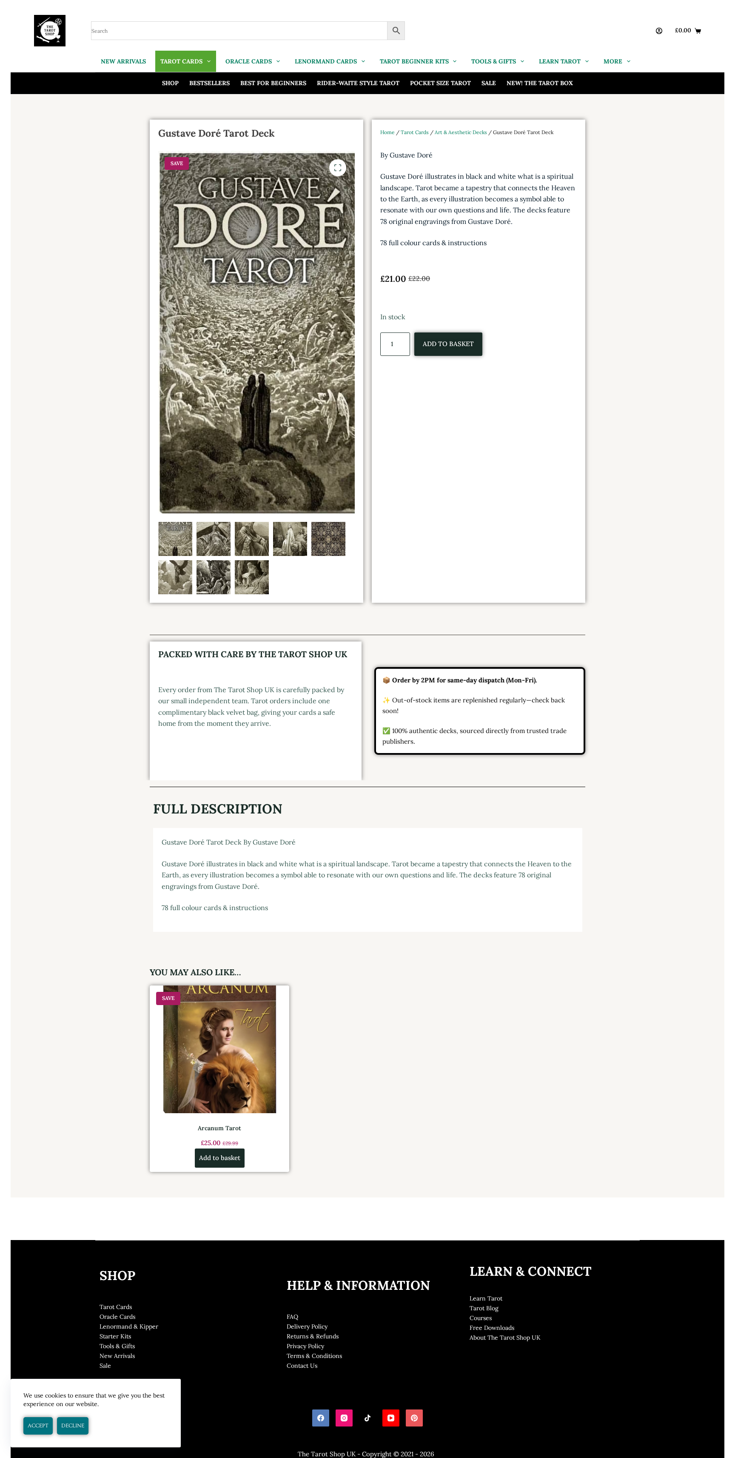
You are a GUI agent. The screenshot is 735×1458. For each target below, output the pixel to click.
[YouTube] (390, 1417)
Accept (38, 1426)
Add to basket (448, 344)
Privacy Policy (305, 1346)
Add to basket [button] (219, 1158)
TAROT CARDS (181, 61)
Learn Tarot (486, 1298)
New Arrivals (117, 1356)
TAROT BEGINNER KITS (414, 61)
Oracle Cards (117, 1317)
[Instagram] (344, 1417)
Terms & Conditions (314, 1356)
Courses (481, 1318)
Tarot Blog (484, 1308)
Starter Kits (115, 1336)
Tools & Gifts (117, 1346)
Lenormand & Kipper (129, 1326)
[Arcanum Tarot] (219, 1049)
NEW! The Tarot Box (540, 83)
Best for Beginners (273, 83)
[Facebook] (320, 1417)
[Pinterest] (414, 1417)
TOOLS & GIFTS (493, 61)
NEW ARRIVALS (123, 61)
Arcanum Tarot (219, 1128)
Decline (72, 1426)
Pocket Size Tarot (440, 83)
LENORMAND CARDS (326, 61)
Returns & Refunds (313, 1336)
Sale (488, 83)
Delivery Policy (307, 1326)
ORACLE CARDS (248, 61)
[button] (337, 167)
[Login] (659, 31)
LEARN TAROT (560, 61)
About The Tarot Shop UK (505, 1337)
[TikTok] (367, 1417)
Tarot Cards (415, 132)
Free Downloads (492, 1328)
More (613, 61)
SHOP (170, 83)
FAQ (292, 1317)
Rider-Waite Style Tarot (358, 83)
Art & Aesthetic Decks (461, 132)
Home (387, 132)
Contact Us (302, 1365)
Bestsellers (209, 83)
